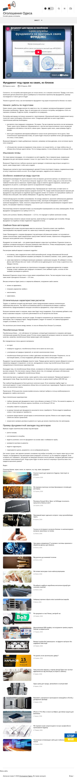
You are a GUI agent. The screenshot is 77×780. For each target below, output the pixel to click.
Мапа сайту (4, 771)
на (33, 469)
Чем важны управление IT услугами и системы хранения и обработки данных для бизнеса (52, 544)
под (35, 469)
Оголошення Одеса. (26, 776)
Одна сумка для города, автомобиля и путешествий (50, 683)
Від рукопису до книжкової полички (44, 557)
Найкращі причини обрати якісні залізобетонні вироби (51, 599)
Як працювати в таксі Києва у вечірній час (47, 613)
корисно (28, 469)
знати (21, 469)
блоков (12, 469)
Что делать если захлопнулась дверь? (46, 655)
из (24, 469)
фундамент (46, 469)
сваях (39, 469)
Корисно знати (10, 86)
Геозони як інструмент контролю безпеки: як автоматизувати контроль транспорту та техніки (53, 530)
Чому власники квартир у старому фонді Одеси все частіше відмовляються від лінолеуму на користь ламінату (53, 670)
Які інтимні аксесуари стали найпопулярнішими (49, 571)
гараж (17, 469)
